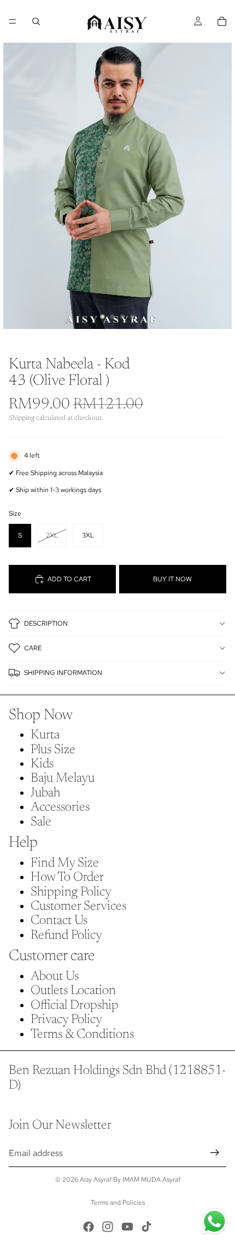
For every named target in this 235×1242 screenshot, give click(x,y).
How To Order (67, 877)
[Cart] (222, 21)
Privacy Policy (66, 1019)
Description (46, 623)
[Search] (36, 21)
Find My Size (65, 863)
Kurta (45, 735)
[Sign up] (214, 1152)
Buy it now (172, 579)
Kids (42, 764)
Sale (41, 822)
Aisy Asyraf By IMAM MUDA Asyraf (130, 1179)
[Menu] (12, 21)
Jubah (45, 793)
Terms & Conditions (82, 1034)
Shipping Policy (71, 892)
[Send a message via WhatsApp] (214, 1221)
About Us (55, 976)
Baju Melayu (63, 778)
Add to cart (69, 579)
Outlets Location (73, 990)
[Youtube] (127, 1226)
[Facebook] (88, 1226)
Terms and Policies (118, 1202)
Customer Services (78, 906)
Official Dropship (75, 1005)
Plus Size (53, 749)
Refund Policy (66, 935)
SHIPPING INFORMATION (63, 672)
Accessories (60, 807)
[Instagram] (107, 1226)
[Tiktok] (146, 1226)
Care (33, 648)
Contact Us (59, 920)
